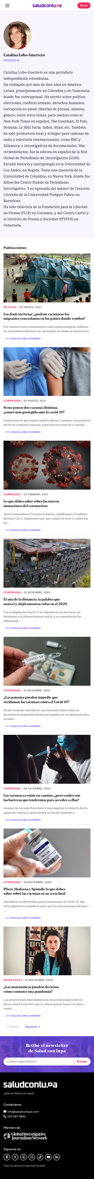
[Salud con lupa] (47, 5)
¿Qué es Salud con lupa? (19, 1093)
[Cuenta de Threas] (23, 1157)
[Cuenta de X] (15, 1157)
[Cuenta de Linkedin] (56, 1157)
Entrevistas (12, 980)
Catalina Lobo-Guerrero (24, 338)
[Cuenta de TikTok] (40, 1157)
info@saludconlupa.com (23, 1111)
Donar (84, 5)
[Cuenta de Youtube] (48, 1157)
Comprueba (12, 400)
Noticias (10, 307)
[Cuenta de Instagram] (31, 1157)
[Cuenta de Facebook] (47, 1136)
